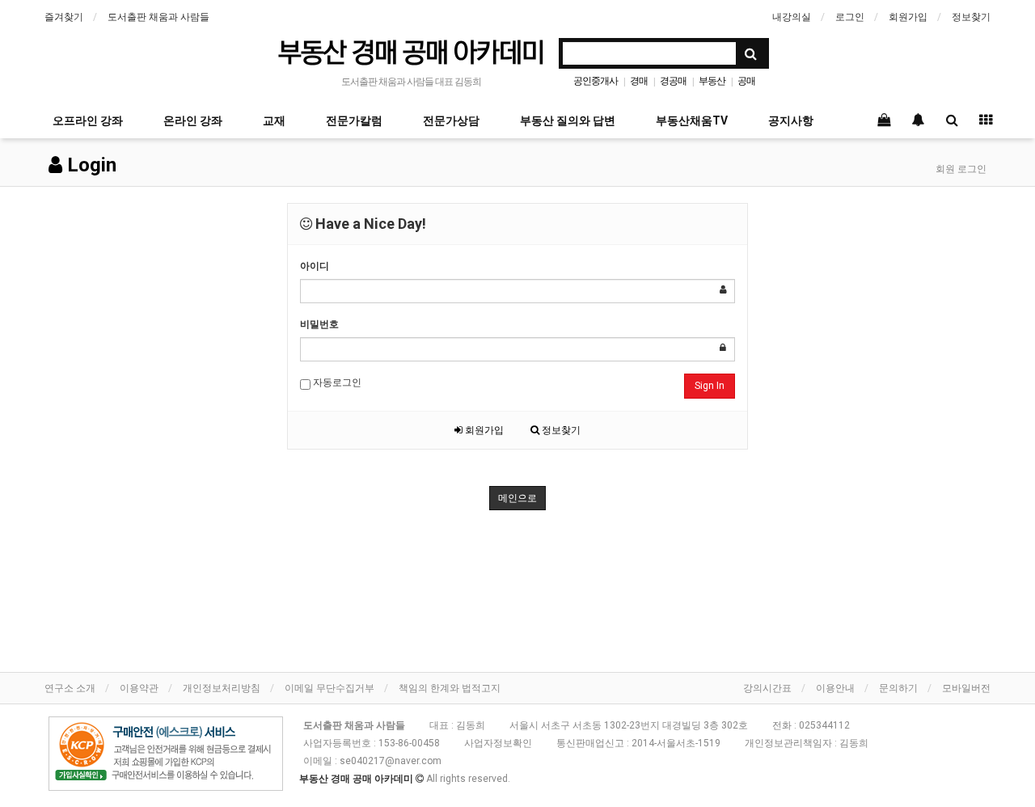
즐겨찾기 (63, 17)
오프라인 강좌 (88, 120)
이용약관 (139, 688)
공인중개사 (595, 81)
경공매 (673, 81)
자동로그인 (335, 382)
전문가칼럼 (354, 120)
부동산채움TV (692, 120)
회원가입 (908, 17)
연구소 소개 (69, 688)
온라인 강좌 (192, 120)
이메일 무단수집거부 (329, 688)
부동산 (712, 81)
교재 (274, 120)
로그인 (849, 17)
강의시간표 (767, 688)
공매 (746, 81)
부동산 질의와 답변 (567, 120)
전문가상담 (451, 120)
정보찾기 (971, 17)
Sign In (709, 385)
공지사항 (790, 120)
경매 (639, 81)
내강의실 (791, 17)
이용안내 (835, 688)
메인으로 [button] (517, 498)
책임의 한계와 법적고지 (450, 688)
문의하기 (898, 688)
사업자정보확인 (498, 743)
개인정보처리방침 (221, 688)
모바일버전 (966, 688)
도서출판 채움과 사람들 (158, 17)
